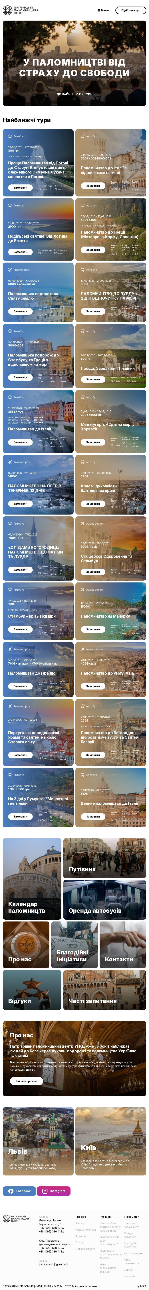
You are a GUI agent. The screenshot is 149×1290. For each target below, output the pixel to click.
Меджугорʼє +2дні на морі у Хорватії (98, 391)
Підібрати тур (130, 10)
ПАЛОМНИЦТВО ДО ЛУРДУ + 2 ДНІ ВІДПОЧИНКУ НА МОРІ (108, 266)
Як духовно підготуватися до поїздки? (111, 1254)
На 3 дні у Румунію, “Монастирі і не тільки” (29, 769)
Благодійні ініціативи (64, 923)
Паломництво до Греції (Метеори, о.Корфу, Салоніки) (108, 200)
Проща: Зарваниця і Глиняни (93, 325)
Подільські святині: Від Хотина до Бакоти (29, 200)
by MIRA (141, 1286)
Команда (80, 1236)
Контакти (105, 923)
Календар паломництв (17, 840)
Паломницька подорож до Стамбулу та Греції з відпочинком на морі (33, 327)
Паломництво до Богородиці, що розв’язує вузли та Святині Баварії (108, 702)
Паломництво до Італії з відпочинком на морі (103, 130)
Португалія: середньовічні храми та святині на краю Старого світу (35, 702)
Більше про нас (26, 1081)
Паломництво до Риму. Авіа (92, 643)
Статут (79, 1242)
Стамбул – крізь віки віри (18, 584)
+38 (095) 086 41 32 (44, 1164)
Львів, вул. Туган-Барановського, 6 (33, 1168)
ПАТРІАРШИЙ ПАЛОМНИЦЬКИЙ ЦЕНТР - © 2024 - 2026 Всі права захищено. (50, 1286)
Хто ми (79, 1223)
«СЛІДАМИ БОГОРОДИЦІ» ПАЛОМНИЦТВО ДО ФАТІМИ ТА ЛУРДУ (37, 520)
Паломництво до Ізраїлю (18, 643)
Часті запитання (73, 971)
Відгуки (7, 971)
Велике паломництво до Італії (94, 769)
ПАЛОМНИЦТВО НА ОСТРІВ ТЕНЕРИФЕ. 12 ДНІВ (32, 456)
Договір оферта (85, 1248)
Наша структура (85, 1229)
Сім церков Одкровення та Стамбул (98, 518)
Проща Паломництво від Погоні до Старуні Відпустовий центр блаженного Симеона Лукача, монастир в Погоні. (34, 134)
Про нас (8, 923)
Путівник (68, 840)
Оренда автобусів (74, 881)
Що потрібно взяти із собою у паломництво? (110, 1227)
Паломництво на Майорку (91, 584)
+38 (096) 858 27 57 (20, 1164)
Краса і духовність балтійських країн (98, 456)
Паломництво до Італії (17, 391)
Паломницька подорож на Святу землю (28, 264)
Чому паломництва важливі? (108, 1268)
